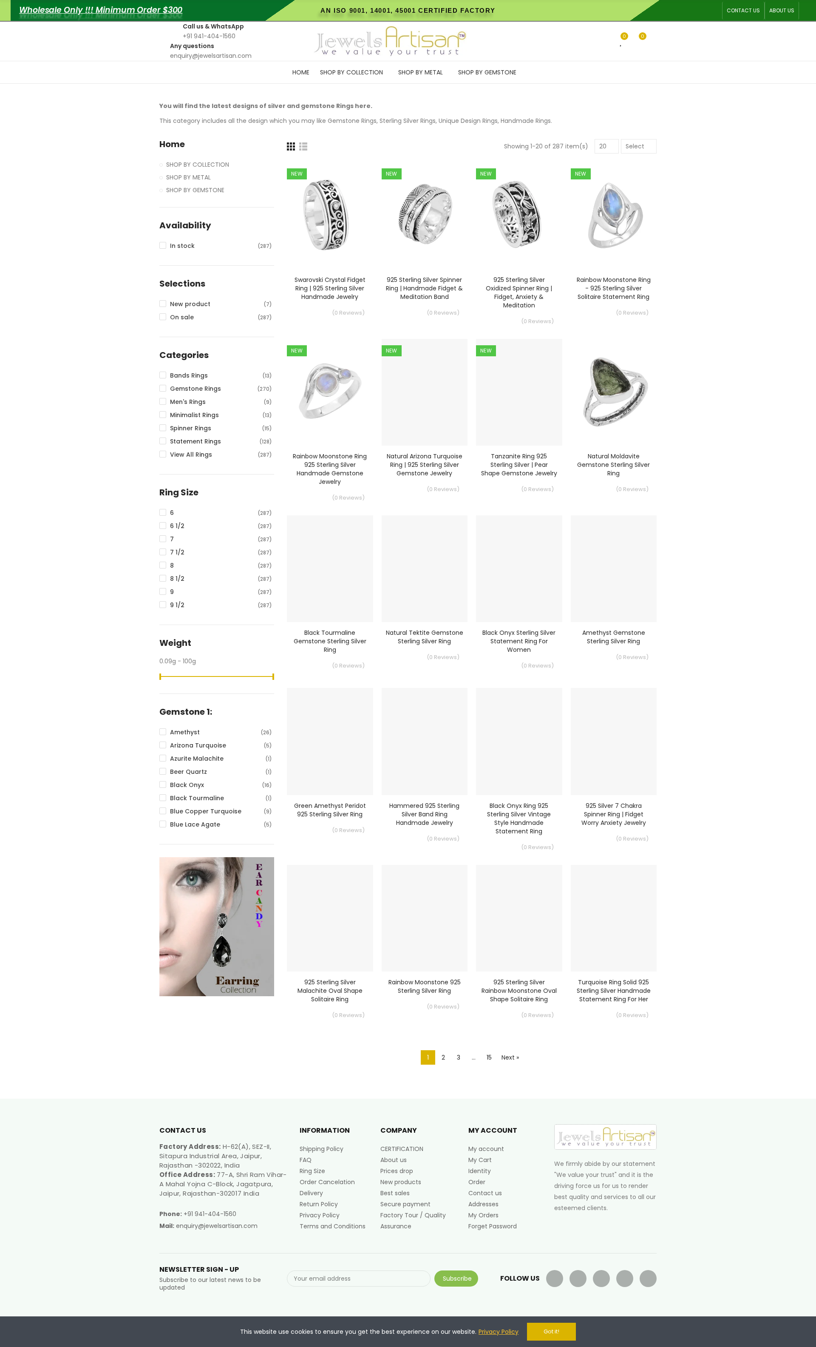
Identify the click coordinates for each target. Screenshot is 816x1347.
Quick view (352, 211)
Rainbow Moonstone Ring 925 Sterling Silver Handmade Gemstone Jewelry (330, 469)
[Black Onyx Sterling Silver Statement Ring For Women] (519, 568)
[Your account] (654, 41)
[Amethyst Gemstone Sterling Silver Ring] (614, 568)
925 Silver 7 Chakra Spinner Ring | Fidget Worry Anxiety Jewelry (613, 814)
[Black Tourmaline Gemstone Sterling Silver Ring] (330, 568)
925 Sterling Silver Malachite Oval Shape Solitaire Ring (330, 990)
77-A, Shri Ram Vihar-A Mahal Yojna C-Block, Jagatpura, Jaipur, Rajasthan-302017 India (223, 1184)
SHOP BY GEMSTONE (195, 190)
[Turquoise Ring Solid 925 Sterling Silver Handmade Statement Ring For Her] (614, 918)
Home (172, 144)
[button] (743, 11)
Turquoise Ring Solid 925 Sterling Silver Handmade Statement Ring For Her (614, 990)
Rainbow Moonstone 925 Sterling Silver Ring (424, 986)
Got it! (551, 1331)
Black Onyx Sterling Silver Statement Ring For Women (518, 641)
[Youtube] (601, 1278)
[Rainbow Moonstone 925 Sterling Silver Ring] (425, 918)
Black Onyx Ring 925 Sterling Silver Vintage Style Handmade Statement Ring (519, 818)
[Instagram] (648, 1278)
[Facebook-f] (554, 1278)
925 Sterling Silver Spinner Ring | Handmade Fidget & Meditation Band (424, 288)
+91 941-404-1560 (210, 1214)
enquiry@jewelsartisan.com (217, 1226)
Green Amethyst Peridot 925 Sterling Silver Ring (330, 809)
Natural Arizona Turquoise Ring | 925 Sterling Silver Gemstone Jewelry (424, 464)
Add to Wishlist (352, 194)
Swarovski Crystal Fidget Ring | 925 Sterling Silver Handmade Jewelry (330, 288)
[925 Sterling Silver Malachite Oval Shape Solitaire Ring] (330, 918)
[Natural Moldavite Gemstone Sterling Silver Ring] (614, 392)
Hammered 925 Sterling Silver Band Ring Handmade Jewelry (424, 814)
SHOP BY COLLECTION (197, 164)
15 (489, 1057)
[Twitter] (578, 1278)
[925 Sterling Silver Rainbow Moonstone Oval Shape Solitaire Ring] (519, 918)
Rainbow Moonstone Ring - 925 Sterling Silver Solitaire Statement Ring (614, 288)
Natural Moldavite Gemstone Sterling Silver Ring (613, 464)
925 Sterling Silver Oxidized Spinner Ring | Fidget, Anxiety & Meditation (519, 293)
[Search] (607, 40)
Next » (510, 1057)
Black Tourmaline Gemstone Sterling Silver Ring (330, 641)
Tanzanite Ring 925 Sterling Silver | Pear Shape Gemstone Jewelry (519, 464)
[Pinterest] (624, 1278)
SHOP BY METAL (188, 177)
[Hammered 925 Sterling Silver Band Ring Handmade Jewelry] (425, 741)
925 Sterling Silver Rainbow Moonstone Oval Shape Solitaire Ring (519, 990)
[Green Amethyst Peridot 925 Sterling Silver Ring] (330, 741)
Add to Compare (352, 177)
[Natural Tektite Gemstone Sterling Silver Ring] (425, 568)
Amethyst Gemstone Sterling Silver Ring (613, 636)
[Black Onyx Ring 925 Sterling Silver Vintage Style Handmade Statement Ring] (519, 741)
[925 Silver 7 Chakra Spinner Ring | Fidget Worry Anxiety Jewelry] (614, 741)
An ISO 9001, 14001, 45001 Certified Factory (407, 10)
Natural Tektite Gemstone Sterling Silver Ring (424, 636)
